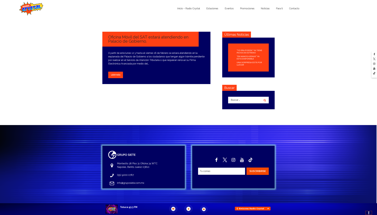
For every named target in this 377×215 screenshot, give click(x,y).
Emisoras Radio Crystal (251, 208)
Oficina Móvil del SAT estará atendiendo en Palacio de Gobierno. (148, 39)
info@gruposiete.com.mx (130, 183)
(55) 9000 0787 (125, 175)
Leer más (115, 75)
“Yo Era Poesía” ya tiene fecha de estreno (249, 51)
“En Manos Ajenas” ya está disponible (248, 57)
